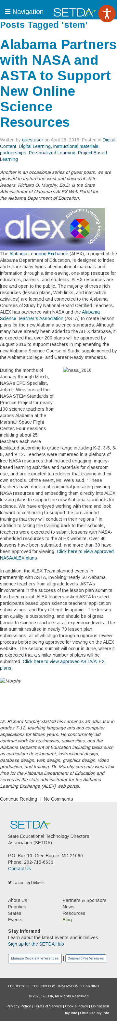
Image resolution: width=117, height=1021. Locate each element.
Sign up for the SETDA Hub (36, 944)
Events (15, 919)
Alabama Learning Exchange (38, 253)
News (68, 906)
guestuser (32, 139)
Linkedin (37, 883)
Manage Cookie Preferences (35, 958)
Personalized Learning (52, 152)
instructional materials (75, 146)
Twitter (17, 882)
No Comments (58, 799)
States (14, 913)
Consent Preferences (86, 958)
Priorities (17, 906)
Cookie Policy (76, 1006)
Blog (67, 919)
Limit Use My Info (94, 1013)
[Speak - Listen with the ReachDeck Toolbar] (107, 13)
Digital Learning (35, 146)
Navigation (27, 11)
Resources (74, 913)
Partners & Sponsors (85, 900)
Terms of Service (48, 1006)
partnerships (13, 152)
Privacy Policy (18, 1006)
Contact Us (19, 868)
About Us (17, 900)
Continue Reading (18, 799)
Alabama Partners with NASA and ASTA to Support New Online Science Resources (58, 83)
